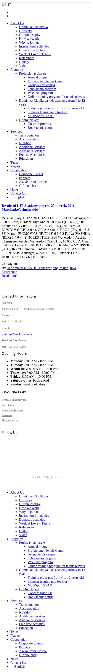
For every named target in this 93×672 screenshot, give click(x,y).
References (26, 58)
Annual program (39, 77)
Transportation (29, 135)
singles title (60, 268)
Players (15, 166)
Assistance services (32, 151)
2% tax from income (33, 182)
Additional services (32, 147)
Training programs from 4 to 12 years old (56, 108)
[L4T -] (6, 4)
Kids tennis (8, 405)
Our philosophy (29, 35)
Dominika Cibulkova (33, 27)
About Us (17, 23)
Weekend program (40, 93)
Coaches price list (40, 124)
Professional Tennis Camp (45, 81)
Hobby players (29, 120)
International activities (34, 46)
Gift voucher (27, 185)
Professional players (32, 73)
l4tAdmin (13, 268)
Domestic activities (32, 50)
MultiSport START (41, 116)
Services (16, 131)
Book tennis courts (40, 127)
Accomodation (29, 139)
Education (26, 158)
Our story (25, 31)
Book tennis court (12, 410)
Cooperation (18, 170)
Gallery (24, 62)
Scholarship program (42, 89)
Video (23, 66)
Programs (16, 69)
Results (25, 268)
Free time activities (32, 154)
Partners (24, 178)
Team (14, 162)
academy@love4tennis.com (29, 12)
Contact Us (18, 193)
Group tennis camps (41, 85)
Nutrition (25, 143)
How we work (29, 38)
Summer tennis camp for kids (47, 112)
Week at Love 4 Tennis (35, 54)
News (14, 189)
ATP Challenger (40, 268)
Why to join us (29, 42)
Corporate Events (31, 174)
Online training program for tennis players (56, 96)
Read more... (10, 276)
